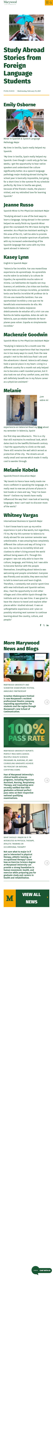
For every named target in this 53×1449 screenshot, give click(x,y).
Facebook (40, 625)
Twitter (44, 625)
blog (40, 427)
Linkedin (47, 625)
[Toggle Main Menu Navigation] (49, 2)
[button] (42, 1270)
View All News (31, 898)
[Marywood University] (10, 3)
